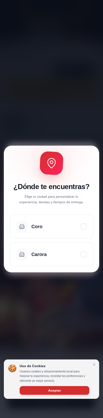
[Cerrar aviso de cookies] (94, 364)
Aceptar (54, 390)
